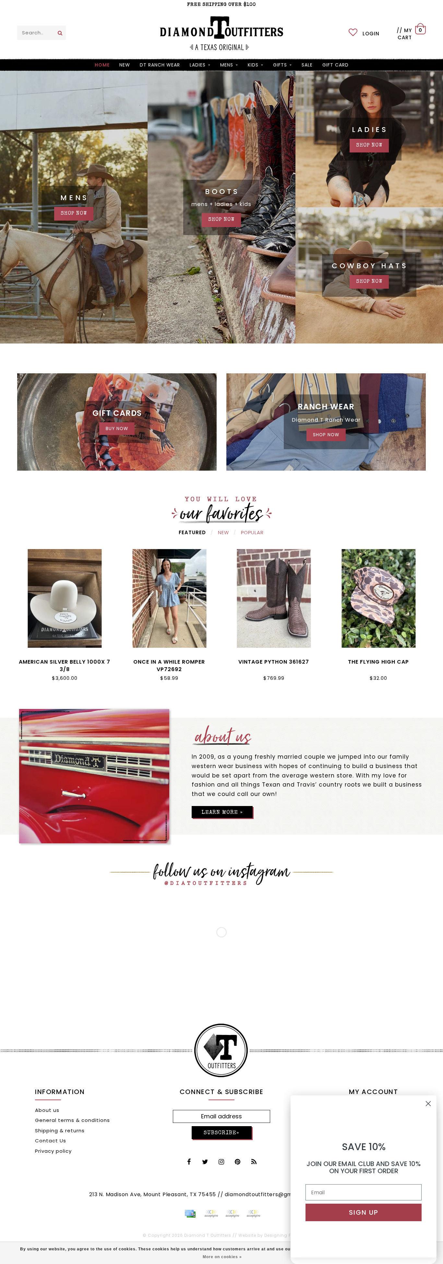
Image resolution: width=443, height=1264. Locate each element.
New (223, 532)
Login (371, 33)
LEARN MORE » (222, 812)
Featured (192, 532)
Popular (252, 532)
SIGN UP (363, 1212)
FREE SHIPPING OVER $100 (221, 4)
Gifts (280, 65)
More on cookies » (222, 1257)
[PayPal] (211, 1214)
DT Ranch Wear (160, 65)
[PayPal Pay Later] (232, 1214)
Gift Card (335, 65)
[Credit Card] (190, 1214)
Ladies (198, 65)
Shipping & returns (60, 1130)
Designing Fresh (282, 1235)
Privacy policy (53, 1151)
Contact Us (50, 1140)
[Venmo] (253, 1214)
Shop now (369, 145)
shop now (74, 213)
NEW (124, 65)
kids (253, 65)
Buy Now (117, 429)
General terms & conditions (72, 1120)
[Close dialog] (428, 1103)
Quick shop (65, 660)
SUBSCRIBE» (221, 1133)
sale (307, 65)
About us (47, 1110)
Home (102, 65)
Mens (226, 65)
